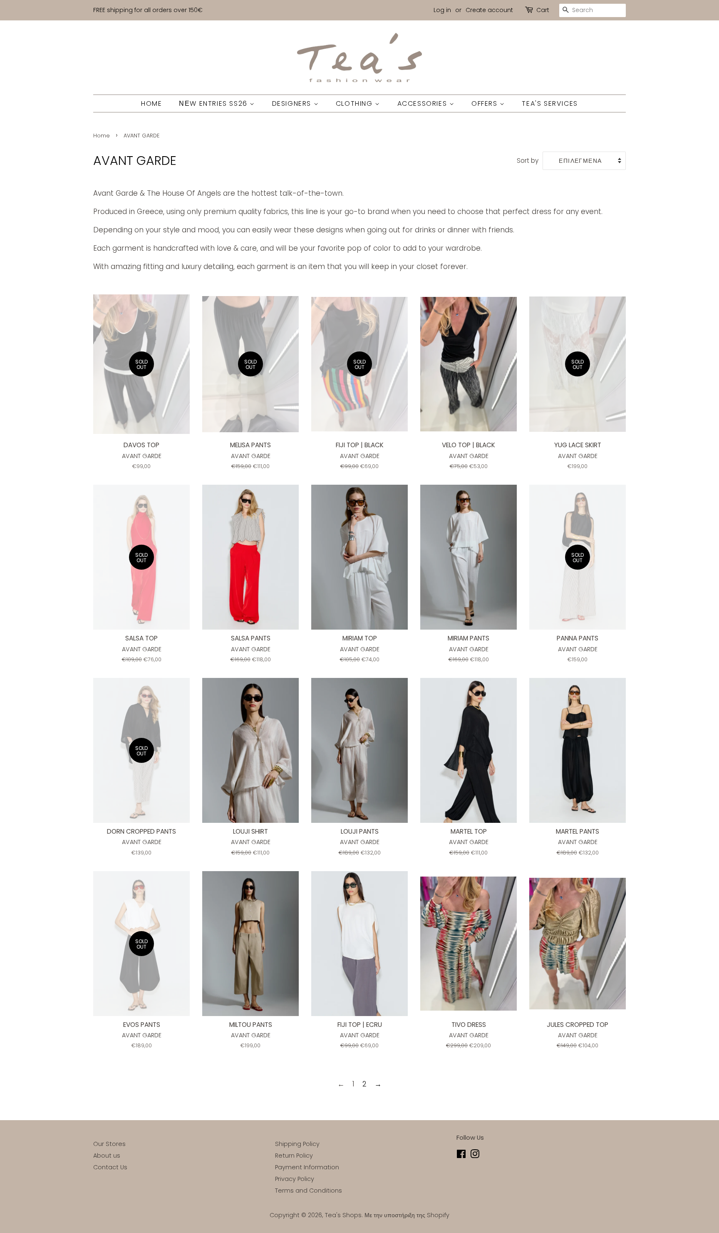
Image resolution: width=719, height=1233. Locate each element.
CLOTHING (355, 103)
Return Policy (294, 1155)
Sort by (527, 160)
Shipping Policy (297, 1144)
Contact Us (110, 1167)
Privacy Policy (294, 1179)
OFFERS (485, 103)
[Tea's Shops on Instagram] (474, 1155)
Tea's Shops (343, 1215)
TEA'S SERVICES (550, 103)
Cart (542, 10)
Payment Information (307, 1167)
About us (106, 1155)
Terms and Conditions (308, 1190)
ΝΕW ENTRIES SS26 (214, 103)
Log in (442, 10)
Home (101, 135)
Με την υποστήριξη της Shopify (406, 1215)
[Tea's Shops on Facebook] (461, 1155)
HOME (151, 103)
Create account (489, 10)
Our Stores (109, 1144)
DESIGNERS (293, 103)
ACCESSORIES (423, 103)
